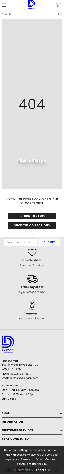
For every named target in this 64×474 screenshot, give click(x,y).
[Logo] (31, 5)
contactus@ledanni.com (24, 378)
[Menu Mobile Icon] (4, 5)
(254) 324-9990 (21, 374)
